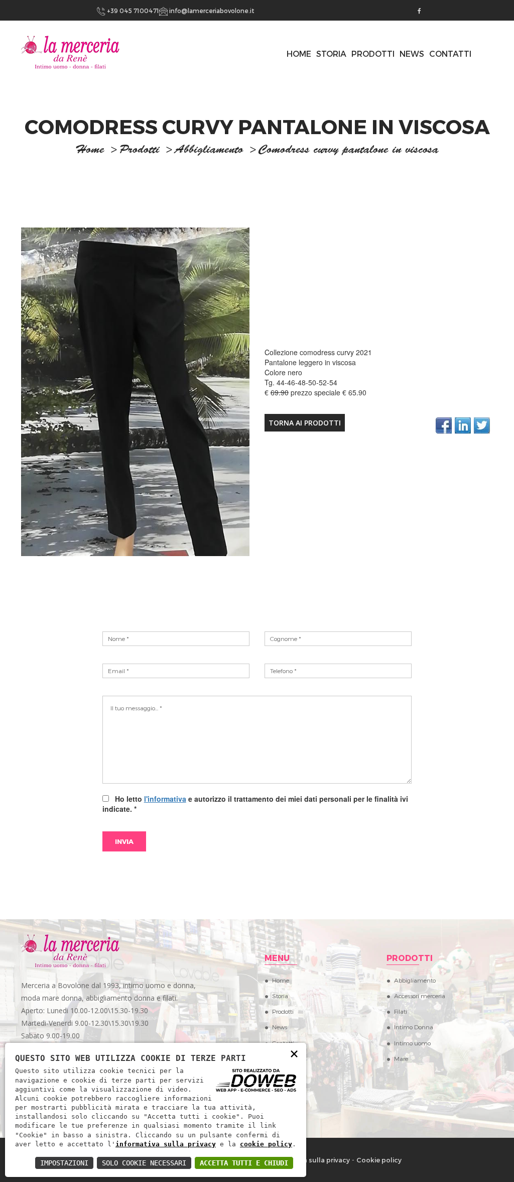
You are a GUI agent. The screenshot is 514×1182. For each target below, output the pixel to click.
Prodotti (373, 53)
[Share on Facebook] (444, 425)
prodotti (139, 151)
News (412, 53)
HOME (299, 53)
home (89, 151)
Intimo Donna (413, 1026)
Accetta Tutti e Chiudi (244, 1163)
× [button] (294, 1053)
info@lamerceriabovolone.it (211, 10)
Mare (401, 1058)
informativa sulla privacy (165, 1144)
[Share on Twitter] (482, 425)
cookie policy (266, 1144)
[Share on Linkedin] (463, 425)
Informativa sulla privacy (309, 1160)
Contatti (450, 53)
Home (280, 980)
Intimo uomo (412, 1042)
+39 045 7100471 (132, 10)
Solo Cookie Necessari (144, 1163)
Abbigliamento (209, 151)
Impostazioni (64, 1163)
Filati (400, 1011)
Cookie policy (379, 1160)
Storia (331, 53)
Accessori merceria (419, 995)
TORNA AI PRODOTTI (305, 422)
